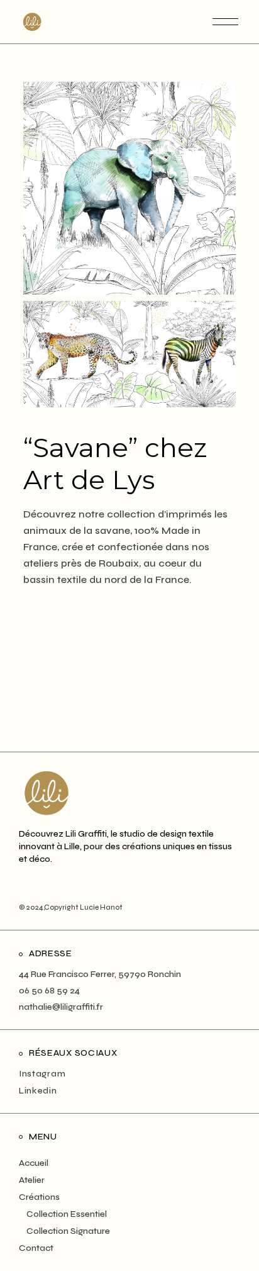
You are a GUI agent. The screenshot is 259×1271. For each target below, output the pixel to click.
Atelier (32, 1180)
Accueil (33, 1163)
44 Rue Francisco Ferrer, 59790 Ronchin (100, 974)
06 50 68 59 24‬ (49, 990)
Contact (36, 1248)
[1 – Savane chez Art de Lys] (129, 188)
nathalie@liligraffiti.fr (61, 1007)
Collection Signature (68, 1231)
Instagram (42, 1073)
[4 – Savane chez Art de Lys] (129, 354)
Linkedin (38, 1090)
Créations (39, 1197)
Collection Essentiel (66, 1214)
